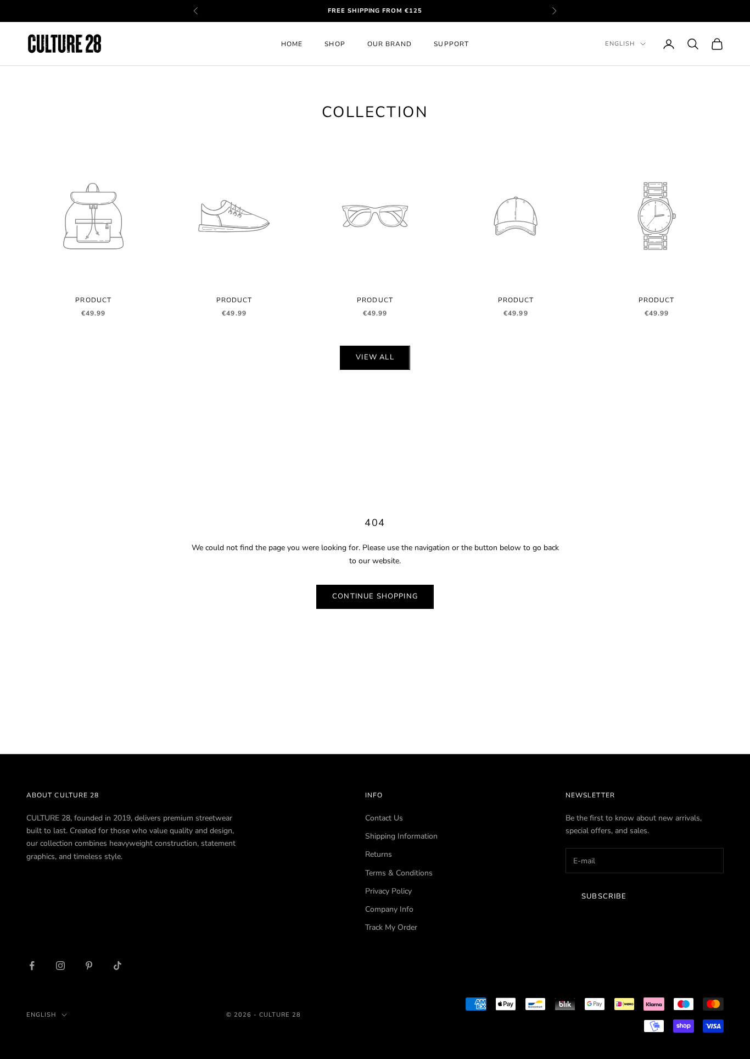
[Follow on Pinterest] (88, 965)
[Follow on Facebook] (31, 965)
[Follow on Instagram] (60, 965)
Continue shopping (375, 596)
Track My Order (391, 927)
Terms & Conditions (399, 873)
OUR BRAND (389, 44)
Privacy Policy (388, 891)
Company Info (389, 909)
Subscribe (604, 896)
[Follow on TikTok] (117, 965)
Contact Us (384, 818)
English (620, 44)
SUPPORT (451, 44)
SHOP (334, 44)
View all (375, 357)
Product (93, 300)
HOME (292, 44)
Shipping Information (401, 836)
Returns (378, 854)
